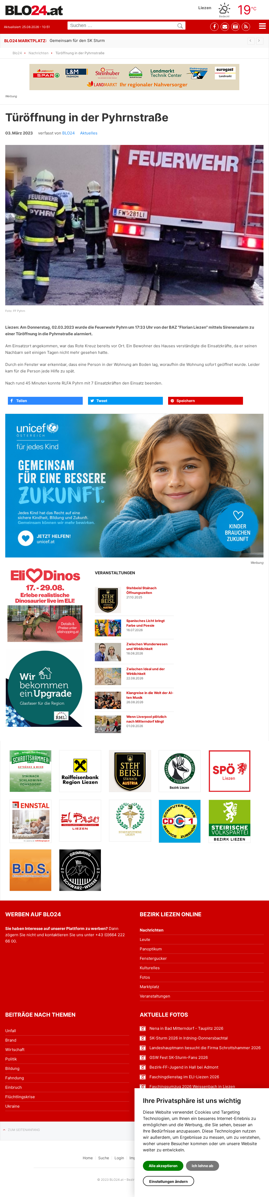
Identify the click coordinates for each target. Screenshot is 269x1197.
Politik (11, 1059)
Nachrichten (39, 53)
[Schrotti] (30, 771)
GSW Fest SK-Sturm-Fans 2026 (178, 1057)
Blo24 (17, 53)
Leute (145, 939)
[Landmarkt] (134, 77)
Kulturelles (150, 967)
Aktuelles (88, 133)
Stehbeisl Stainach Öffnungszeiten (141, 590)
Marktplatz (149, 986)
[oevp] (230, 821)
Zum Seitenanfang (24, 1130)
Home (88, 1158)
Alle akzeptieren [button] (163, 1165)
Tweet (101, 400)
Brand (10, 1040)
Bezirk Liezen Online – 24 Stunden (34, 10)
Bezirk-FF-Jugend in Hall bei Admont (183, 1067)
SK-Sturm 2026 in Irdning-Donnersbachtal (188, 1038)
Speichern (186, 400)
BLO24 (68, 133)
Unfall (10, 1030)
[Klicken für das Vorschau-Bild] (134, 225)
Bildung (12, 1068)
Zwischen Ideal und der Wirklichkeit (145, 671)
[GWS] (80, 870)
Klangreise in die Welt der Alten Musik (149, 695)
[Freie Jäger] (180, 771)
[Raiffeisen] (80, 771)
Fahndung (14, 1077)
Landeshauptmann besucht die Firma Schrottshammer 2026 (205, 1048)
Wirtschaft (14, 1049)
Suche (103, 1158)
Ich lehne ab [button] (202, 1165)
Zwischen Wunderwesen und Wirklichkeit (147, 646)
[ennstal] (30, 821)
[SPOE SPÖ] (230, 771)
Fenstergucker (153, 958)
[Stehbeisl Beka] (130, 771)
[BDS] (30, 870)
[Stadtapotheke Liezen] (130, 821)
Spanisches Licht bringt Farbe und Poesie (145, 623)
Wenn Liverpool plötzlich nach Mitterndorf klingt (146, 719)
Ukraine (12, 1106)
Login (119, 1158)
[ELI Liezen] (45, 604)
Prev (251, 41)
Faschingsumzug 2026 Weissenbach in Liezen (192, 1086)
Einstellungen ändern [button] (168, 1181)
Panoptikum (151, 948)
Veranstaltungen (155, 996)
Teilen (21, 400)
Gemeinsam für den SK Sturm (77, 40)
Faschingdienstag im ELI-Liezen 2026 (184, 1077)
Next (259, 41)
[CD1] (180, 821)
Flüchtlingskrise (20, 1096)
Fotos (145, 977)
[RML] (45, 688)
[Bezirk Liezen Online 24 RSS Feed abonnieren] (246, 27)
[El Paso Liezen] (80, 821)
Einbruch (13, 1087)
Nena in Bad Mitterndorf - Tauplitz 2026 (186, 1028)
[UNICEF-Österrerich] (134, 485)
